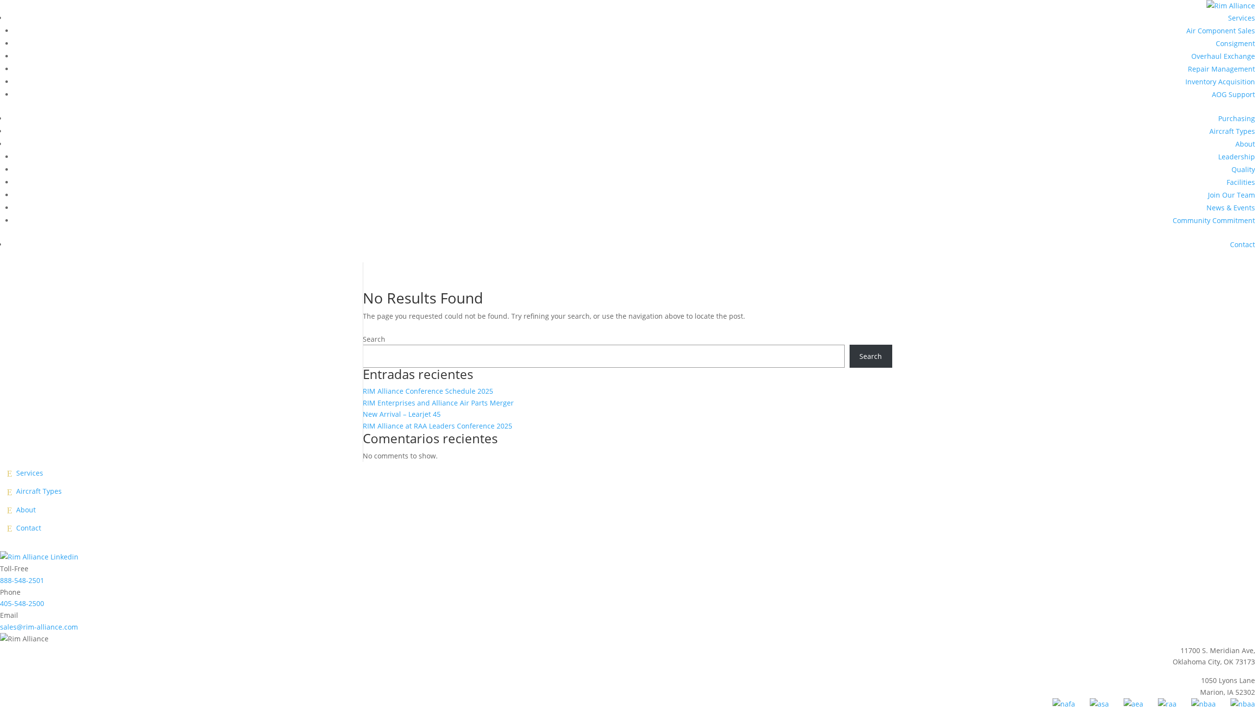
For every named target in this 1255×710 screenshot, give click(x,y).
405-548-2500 (22, 603)
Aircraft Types (1232, 131)
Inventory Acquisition (1220, 81)
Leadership (1236, 156)
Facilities (1241, 182)
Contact (1242, 244)
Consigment (1235, 43)
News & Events (1230, 207)
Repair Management (1221, 69)
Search (374, 339)
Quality (1243, 169)
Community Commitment (1214, 220)
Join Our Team (1231, 195)
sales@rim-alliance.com (39, 627)
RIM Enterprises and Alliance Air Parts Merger (438, 402)
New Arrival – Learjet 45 (402, 414)
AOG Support (1233, 94)
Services (1241, 18)
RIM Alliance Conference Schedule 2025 (428, 391)
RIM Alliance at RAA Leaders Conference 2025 (437, 426)
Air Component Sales (1220, 30)
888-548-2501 (22, 580)
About (1245, 144)
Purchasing (1236, 118)
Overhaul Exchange (1223, 56)
